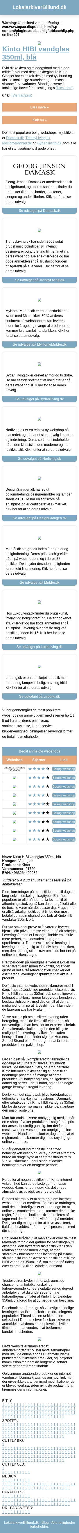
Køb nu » (39, 120)
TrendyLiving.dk (37, 138)
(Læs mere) (65, 88)
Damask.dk (15, 138)
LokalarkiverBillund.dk (39, 7)
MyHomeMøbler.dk (17, 143)
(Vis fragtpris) (21, 95)
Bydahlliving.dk (49, 143)
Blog (45, 1522)
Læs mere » (39, 107)
